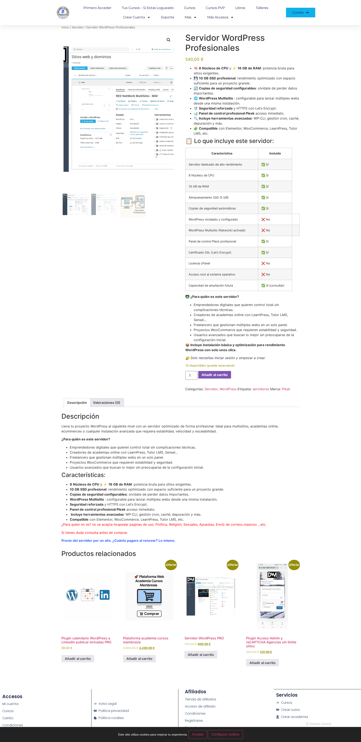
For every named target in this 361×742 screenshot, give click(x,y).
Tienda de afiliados (200, 699)
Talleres (262, 8)
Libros (240, 8)
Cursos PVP (215, 8)
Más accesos (217, 17)
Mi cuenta (10, 703)
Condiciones (12, 725)
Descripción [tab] (77, 402)
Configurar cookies (225, 734)
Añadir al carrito (215, 375)
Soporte (167, 17)
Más (188, 17)
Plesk (286, 389)
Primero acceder (97, 8)
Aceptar (197, 734)
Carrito (7, 718)
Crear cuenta (134, 17)
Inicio (65, 27)
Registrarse (194, 720)
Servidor (78, 27)
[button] (168, 40)
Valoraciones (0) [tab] (106, 402)
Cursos (189, 8)
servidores (261, 389)
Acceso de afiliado (200, 706)
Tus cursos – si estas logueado (148, 8)
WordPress (228, 389)
